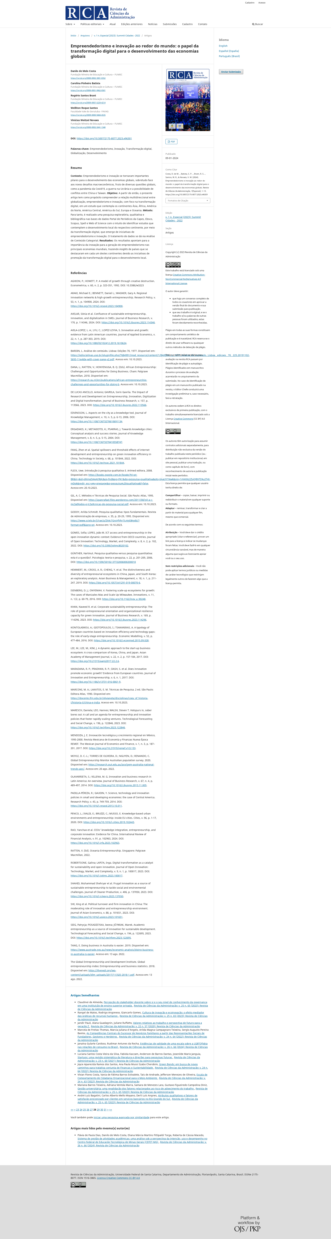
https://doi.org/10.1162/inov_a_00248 (124, 599)
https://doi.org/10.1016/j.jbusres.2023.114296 (119, 619)
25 (84, 1109)
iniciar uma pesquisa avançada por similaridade (121, 1117)
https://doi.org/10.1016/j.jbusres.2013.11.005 (120, 785)
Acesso (261, 2)
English (223, 45)
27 (91, 1109)
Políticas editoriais (91, 24)
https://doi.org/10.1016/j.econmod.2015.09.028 (121, 640)
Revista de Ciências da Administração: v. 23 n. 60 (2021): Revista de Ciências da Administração (139, 1059)
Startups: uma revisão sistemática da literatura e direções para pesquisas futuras (125, 1057)
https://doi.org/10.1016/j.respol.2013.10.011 (96, 805)
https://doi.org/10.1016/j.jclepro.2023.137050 (97, 896)
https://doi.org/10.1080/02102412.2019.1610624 (98, 343)
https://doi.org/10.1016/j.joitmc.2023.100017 (96, 875)
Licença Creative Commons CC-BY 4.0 (118, 1178)
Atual (113, 24)
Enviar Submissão (231, 71)
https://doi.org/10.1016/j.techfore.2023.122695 (104, 937)
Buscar (258, 24)
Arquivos (85, 35)
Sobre (69, 24)
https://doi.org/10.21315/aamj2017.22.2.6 (95, 661)
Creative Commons (183, 418)
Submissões (170, 24)
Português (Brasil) (229, 56)
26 (88, 1109)
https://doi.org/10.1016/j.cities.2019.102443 (108, 822)
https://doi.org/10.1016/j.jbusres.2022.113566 (119, 405)
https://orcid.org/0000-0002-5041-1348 (88, 127)
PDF (172, 141)
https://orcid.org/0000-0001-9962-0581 (88, 90)
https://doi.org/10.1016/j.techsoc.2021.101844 (97, 462)
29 (98, 1109)
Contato (202, 24)
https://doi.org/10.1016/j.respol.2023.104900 (97, 306)
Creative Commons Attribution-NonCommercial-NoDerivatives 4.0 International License (185, 279)
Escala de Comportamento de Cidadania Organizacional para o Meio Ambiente (142, 1076)
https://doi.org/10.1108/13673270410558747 (96, 442)
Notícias (152, 24)
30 (101, 1109)
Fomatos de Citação (178, 200)
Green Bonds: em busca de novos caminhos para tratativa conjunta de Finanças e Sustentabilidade (138, 1066)
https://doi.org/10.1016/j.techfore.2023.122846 (98, 727)
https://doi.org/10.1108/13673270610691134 (96, 421)
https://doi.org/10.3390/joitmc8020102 (105, 545)
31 (105, 1109)
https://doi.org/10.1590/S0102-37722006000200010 (106, 562)
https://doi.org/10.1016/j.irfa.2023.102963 (95, 842)
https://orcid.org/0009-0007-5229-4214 (88, 103)
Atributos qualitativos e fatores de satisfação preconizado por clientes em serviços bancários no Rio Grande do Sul (137, 1097)
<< (72, 1109)
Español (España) (229, 51)
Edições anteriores (132, 24)
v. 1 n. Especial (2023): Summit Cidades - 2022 (117, 35)
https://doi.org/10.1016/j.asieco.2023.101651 (97, 917)
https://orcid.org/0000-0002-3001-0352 (88, 78)
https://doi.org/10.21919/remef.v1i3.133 (112, 748)
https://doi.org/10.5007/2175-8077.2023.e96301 (104, 138)
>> (110, 1109)
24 (81, 1109)
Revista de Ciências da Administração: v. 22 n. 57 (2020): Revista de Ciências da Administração (145, 1026)
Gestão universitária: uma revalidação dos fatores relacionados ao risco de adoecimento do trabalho (136, 1088)
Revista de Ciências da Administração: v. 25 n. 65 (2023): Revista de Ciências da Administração (143, 1090)
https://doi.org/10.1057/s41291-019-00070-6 (114, 582)
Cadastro (187, 24)
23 (77, 1109)
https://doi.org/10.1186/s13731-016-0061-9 (96, 681)
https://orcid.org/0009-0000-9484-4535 (88, 115)
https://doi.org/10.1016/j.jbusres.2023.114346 (128, 322)
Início (73, 35)
